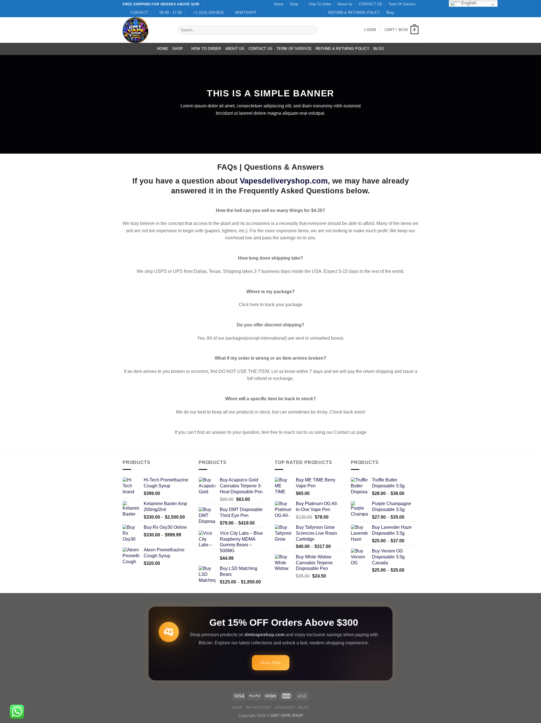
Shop (294, 4)
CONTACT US (370, 4)
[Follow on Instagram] (405, 13)
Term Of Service (402, 4)
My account (258, 707)
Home (278, 4)
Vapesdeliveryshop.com (284, 180)
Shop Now (270, 662)
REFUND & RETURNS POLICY (354, 12)
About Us (344, 4)
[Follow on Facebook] (399, 13)
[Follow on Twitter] (410, 13)
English (468, 3)
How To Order (320, 4)
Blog (390, 12)
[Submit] (311, 30)
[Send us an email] (415, 13)
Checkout (284, 707)
